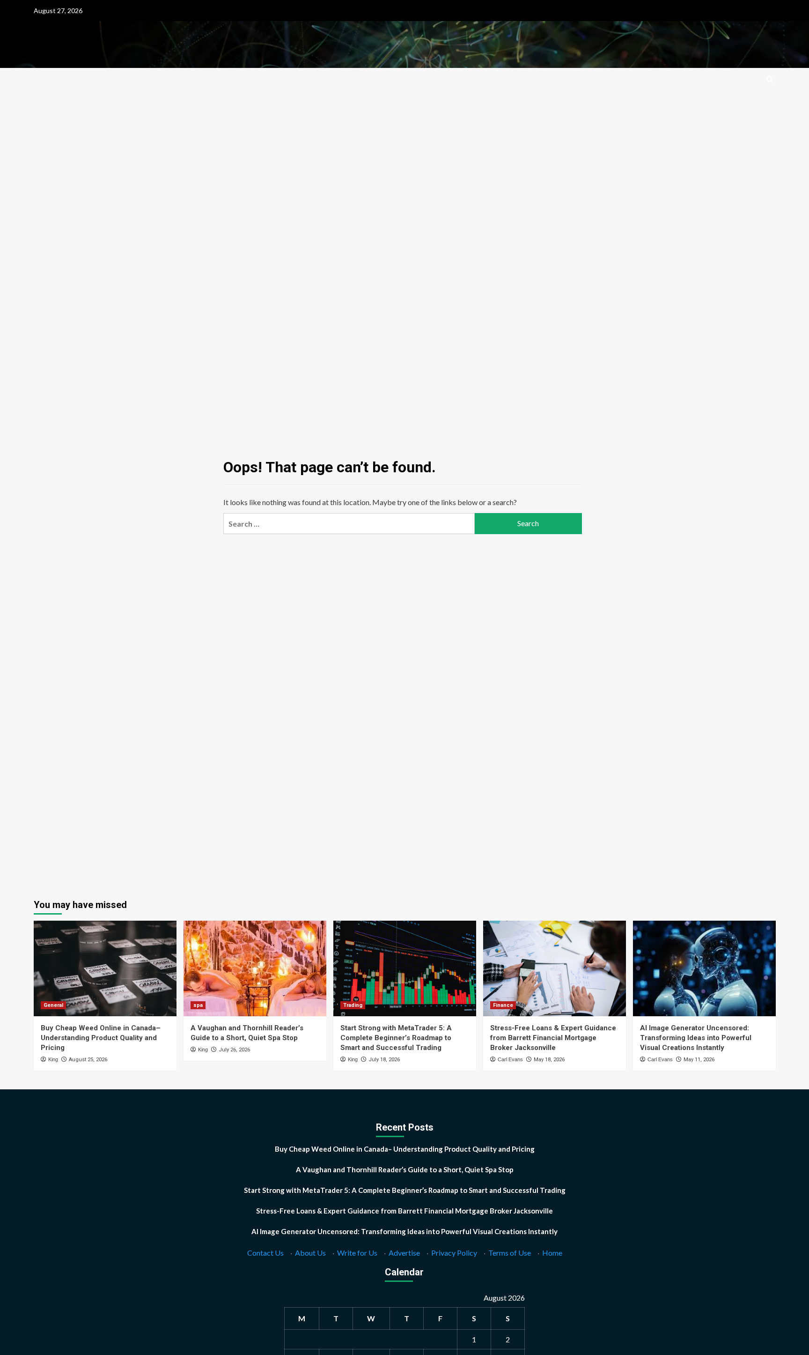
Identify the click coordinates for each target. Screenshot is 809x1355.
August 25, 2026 (88, 1060)
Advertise (404, 1252)
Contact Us (265, 1252)
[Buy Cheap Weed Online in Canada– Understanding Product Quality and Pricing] (105, 968)
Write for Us (357, 1252)
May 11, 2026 (699, 1060)
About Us (310, 1252)
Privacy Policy (454, 1252)
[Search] (770, 80)
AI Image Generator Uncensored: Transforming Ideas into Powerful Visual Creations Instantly (695, 1038)
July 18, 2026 (384, 1060)
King (53, 1059)
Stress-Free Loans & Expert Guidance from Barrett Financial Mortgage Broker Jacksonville (553, 1038)
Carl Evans (510, 1059)
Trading (352, 1005)
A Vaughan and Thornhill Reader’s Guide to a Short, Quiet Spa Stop (405, 1169)
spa (198, 1005)
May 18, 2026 (549, 1060)
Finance (503, 1005)
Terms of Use (509, 1252)
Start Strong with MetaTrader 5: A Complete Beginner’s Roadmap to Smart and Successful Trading (396, 1038)
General (53, 1005)
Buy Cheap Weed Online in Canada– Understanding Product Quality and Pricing (101, 1038)
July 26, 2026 (234, 1050)
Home (552, 1252)
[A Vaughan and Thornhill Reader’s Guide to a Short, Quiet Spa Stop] (255, 968)
